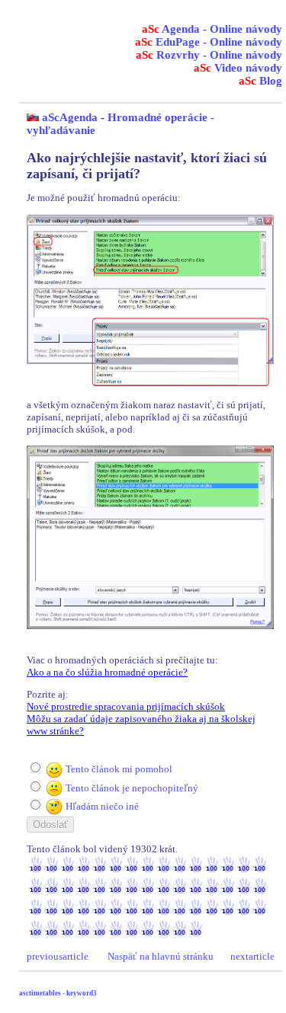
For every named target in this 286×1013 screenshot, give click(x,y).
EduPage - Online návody (208, 42)
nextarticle (252, 956)
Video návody (238, 68)
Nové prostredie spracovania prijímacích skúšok (126, 706)
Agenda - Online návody (212, 29)
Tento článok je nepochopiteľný (132, 788)
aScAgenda (70, 117)
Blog (260, 81)
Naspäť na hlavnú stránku (161, 956)
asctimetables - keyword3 (58, 993)
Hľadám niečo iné (102, 806)
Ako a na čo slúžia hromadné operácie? (107, 672)
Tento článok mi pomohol (119, 769)
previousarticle (57, 956)
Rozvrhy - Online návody (209, 55)
